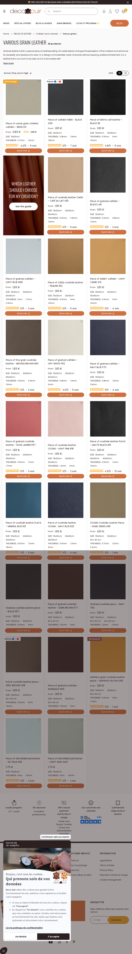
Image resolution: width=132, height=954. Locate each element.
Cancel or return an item (79, 875)
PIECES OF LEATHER (22, 33)
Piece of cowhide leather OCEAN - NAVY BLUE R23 (62, 524)
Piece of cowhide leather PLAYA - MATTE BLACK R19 (107, 443)
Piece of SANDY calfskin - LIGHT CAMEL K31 (107, 280)
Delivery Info (73, 870)
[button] (39, 82)
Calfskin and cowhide (47, 33)
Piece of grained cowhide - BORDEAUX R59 (63, 687)
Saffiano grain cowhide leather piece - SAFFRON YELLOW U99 (107, 679)
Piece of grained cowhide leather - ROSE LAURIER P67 (21, 443)
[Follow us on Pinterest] (74, 941)
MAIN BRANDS (64, 23)
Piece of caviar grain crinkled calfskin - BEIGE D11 (22, 125)
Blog (120, 23)
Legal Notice (106, 860)
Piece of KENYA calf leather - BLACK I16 (106, 121)
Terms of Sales (107, 865)
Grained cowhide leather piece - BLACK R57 (23, 609)
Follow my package (77, 865)
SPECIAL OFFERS (22, 23)
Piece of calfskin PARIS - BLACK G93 (65, 121)
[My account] (110, 11)
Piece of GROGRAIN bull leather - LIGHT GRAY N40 (65, 760)
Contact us (73, 860)
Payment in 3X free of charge (114, 875)
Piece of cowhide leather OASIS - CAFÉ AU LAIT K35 (65, 199)
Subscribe (116, 920)
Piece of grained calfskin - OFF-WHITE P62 (62, 361)
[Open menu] (4, 11)
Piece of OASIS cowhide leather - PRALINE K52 (65, 284)
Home (6, 33)
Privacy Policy (106, 870)
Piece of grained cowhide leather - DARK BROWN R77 (63, 606)
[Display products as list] (126, 73)
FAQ (69, 879)
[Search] (49, 11)
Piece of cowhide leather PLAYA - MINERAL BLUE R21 (23, 524)
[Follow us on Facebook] (67, 941)
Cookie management (110, 879)
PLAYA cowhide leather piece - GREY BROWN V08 (23, 683)
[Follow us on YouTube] (51, 941)
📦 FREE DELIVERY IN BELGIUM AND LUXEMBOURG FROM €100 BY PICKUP (63, 2)
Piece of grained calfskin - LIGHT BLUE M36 (20, 280)
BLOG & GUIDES (44, 23)
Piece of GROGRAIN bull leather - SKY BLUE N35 (23, 760)
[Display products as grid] (119, 73)
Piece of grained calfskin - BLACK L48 (105, 203)
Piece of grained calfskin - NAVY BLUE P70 (105, 365)
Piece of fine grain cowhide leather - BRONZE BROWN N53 (22, 361)
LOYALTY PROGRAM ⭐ (87, 23)
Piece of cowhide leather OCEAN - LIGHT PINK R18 (62, 446)
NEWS (6, 23)
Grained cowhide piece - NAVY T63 (107, 606)
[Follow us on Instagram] (59, 941)
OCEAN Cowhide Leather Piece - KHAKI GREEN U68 (107, 524)
